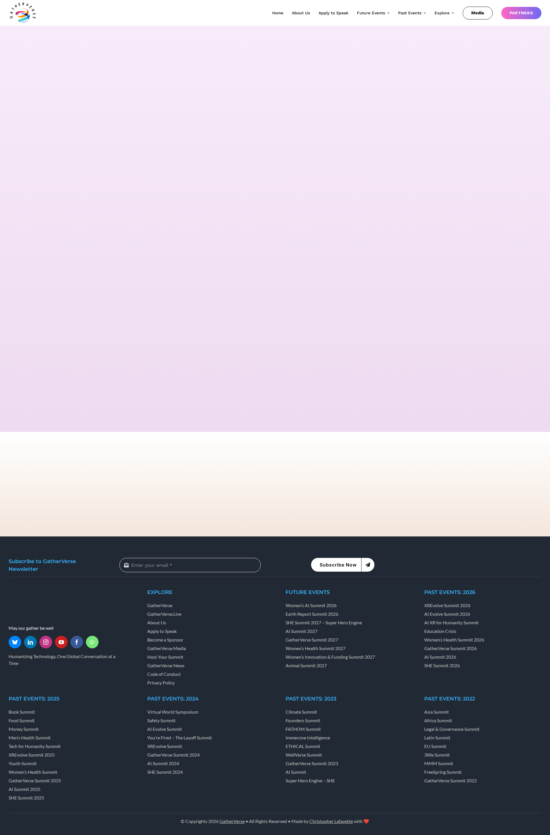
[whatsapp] (92, 642)
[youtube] (61, 642)
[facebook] (76, 642)
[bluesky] (15, 642)
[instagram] (46, 642)
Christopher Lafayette (331, 821)
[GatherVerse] (23, 3)
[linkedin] (30, 642)
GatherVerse (232, 821)
